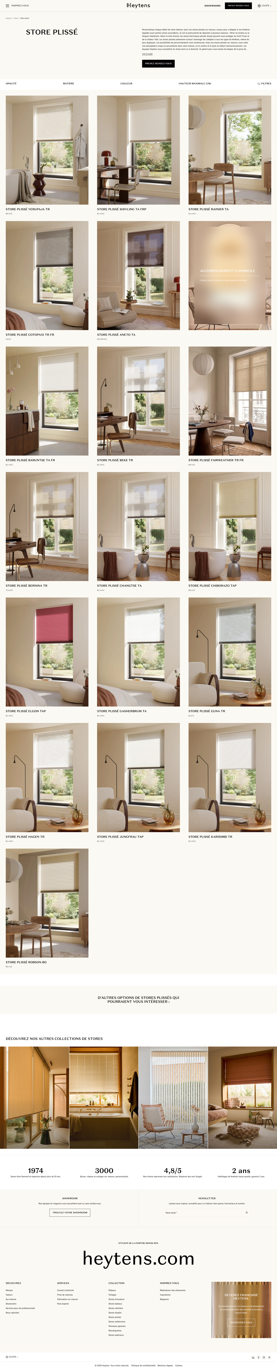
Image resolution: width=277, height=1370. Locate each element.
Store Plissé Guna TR (207, 711)
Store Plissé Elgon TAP (26, 711)
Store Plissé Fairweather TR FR (216, 460)
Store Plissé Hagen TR (25, 837)
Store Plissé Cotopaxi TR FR (30, 335)
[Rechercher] (247, 1212)
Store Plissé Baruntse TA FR (30, 460)
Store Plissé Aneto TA (116, 335)
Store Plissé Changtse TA (119, 586)
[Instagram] (264, 1357)
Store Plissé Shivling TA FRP (121, 209)
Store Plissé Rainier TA (209, 209)
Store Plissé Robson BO (26, 962)
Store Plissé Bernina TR (26, 586)
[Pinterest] (269, 1357)
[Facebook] (259, 1357)
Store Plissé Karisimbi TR (210, 837)
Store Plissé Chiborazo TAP (212, 586)
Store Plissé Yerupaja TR (28, 209)
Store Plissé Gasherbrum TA (122, 711)
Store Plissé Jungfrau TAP (120, 837)
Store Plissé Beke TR (115, 460)
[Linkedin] (253, 1357)
